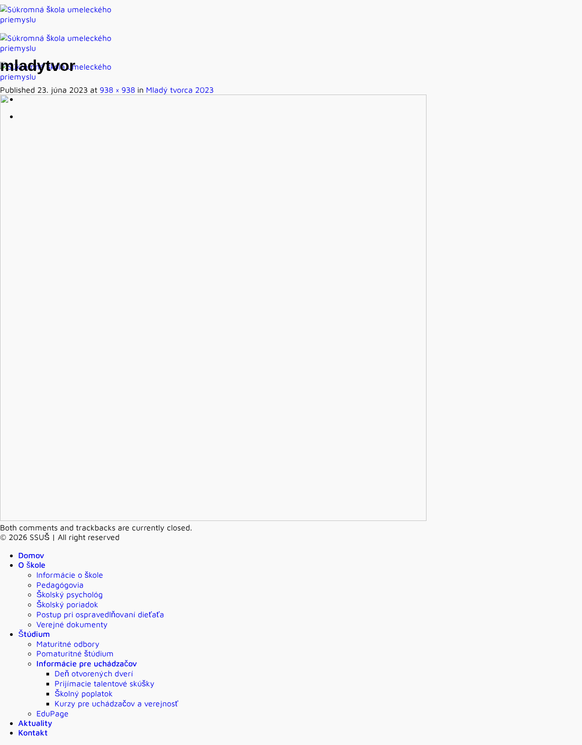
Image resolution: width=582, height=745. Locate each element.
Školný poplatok (84, 693)
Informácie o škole (69, 575)
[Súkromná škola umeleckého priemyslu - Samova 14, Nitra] (63, 48)
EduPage (52, 713)
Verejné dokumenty (72, 624)
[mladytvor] (213, 518)
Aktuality (35, 723)
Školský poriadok (67, 604)
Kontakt (33, 732)
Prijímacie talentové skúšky (105, 683)
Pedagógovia (60, 585)
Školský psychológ (69, 594)
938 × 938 (117, 90)
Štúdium (34, 634)
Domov (31, 555)
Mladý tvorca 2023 (180, 90)
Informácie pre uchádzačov (86, 663)
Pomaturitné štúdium (75, 653)
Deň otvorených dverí (94, 673)
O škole (31, 565)
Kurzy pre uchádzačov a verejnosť (116, 703)
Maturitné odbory (68, 644)
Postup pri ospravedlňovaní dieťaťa (100, 614)
